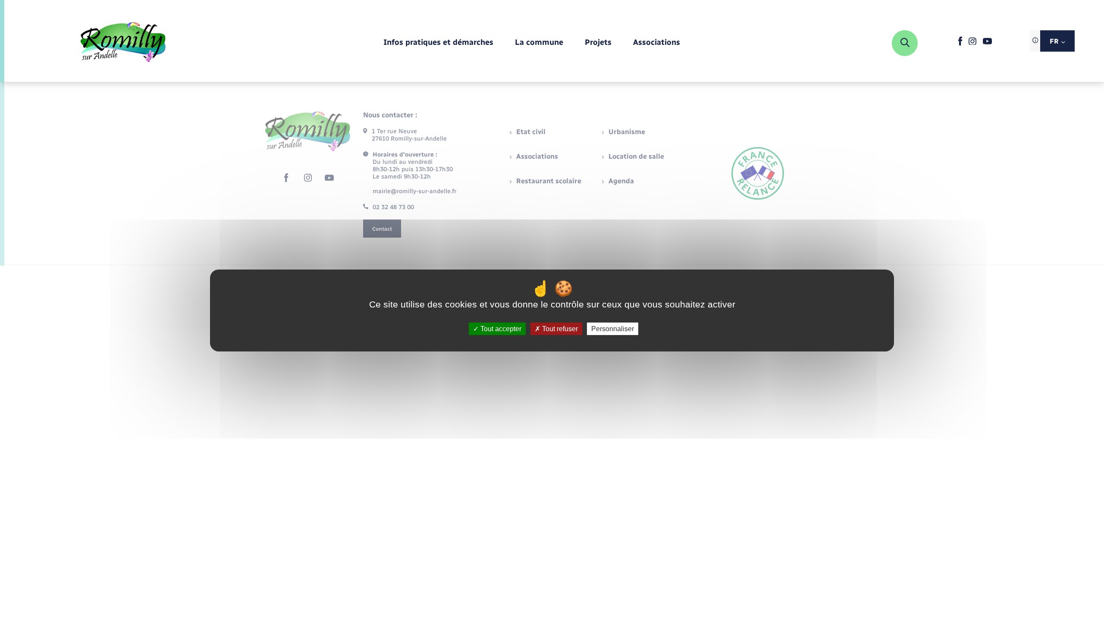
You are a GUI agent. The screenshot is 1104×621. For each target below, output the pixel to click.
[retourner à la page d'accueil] (123, 43)
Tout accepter (500, 328)
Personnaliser (612, 328)
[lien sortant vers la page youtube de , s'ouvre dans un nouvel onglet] (987, 42)
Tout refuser (559, 328)
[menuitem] (438, 43)
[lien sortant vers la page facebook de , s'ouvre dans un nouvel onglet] (960, 43)
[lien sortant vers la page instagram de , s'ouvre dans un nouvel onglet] (972, 43)
